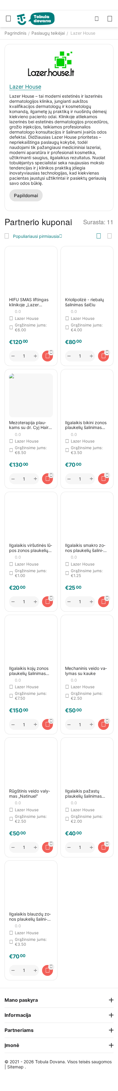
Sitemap (15, 1066)
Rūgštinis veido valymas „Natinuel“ (29, 794)
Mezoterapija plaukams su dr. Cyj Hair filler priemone (28, 425)
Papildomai (26, 195)
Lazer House (25, 87)
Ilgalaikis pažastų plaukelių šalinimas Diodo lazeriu (83, 794)
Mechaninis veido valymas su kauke (86, 671)
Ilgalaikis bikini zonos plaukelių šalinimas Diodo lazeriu (86, 425)
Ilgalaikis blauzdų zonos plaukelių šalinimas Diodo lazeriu (30, 917)
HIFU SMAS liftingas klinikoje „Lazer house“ (28, 302)
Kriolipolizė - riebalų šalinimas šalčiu (84, 302)
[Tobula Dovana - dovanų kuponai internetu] (35, 18)
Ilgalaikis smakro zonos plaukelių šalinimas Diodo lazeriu (85, 548)
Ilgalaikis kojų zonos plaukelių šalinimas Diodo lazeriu (28, 671)
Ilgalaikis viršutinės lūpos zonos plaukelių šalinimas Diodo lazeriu (30, 548)
